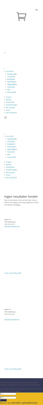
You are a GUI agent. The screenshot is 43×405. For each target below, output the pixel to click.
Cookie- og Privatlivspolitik (12, 273)
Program (8, 97)
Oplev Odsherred (11, 113)
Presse (8, 110)
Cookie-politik (11, 92)
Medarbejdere (11, 82)
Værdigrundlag (11, 74)
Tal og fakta (11, 77)
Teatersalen (11, 87)
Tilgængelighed (12, 84)
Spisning (8, 100)
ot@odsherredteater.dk (11, 227)
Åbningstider (11, 79)
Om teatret (10, 71)
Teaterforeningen (11, 105)
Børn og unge (10, 107)
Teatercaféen (10, 102)
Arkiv (8, 89)
